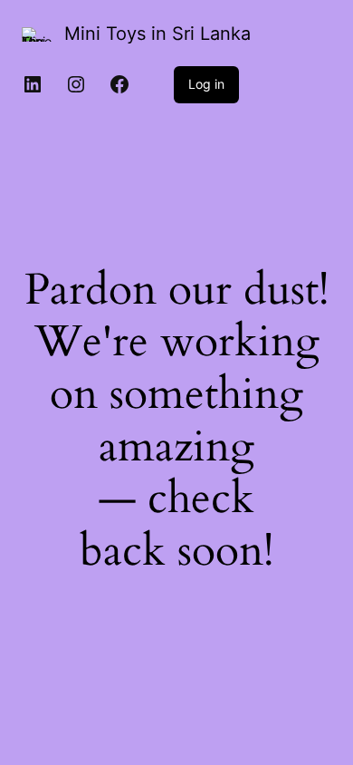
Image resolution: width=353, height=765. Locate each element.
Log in (206, 84)
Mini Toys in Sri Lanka (157, 33)
